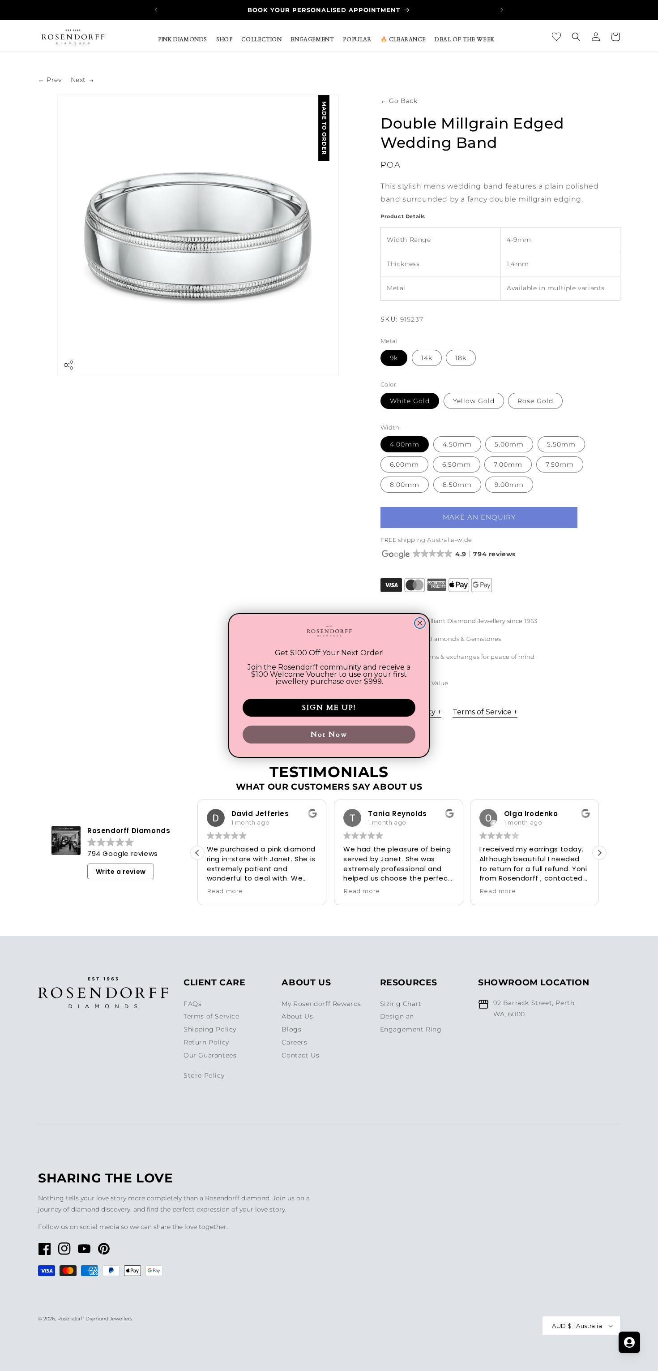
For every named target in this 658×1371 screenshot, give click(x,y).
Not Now (329, 734)
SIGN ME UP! (329, 708)
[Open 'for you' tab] (629, 1342)
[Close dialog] (419, 623)
